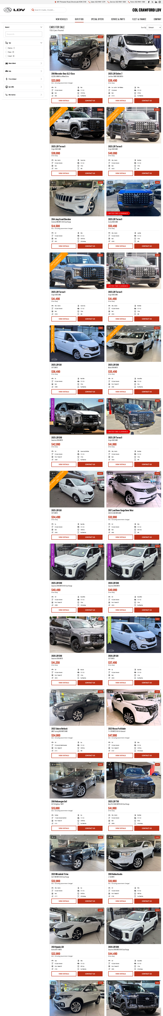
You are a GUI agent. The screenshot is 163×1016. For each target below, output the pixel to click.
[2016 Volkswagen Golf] (77, 780)
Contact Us (90, 101)
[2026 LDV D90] (133, 562)
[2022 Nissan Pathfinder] (133, 707)
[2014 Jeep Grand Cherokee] (77, 198)
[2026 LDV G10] (133, 634)
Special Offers (97, 19)
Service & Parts (118, 19)
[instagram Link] (159, 2)
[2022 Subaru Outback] (77, 707)
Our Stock (79, 19)
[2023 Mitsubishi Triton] (77, 853)
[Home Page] (14, 10)
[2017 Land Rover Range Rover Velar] (133, 489)
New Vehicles (61, 19)
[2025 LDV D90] (133, 343)
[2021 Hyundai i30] (77, 926)
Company (157, 19)
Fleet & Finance (139, 19)
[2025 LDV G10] (77, 343)
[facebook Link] (148, 2)
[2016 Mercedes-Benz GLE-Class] (77, 52)
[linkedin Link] (156, 2)
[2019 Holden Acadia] (133, 853)
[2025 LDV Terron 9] (77, 125)
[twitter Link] (152, 2)
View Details (64, 101)
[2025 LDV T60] (133, 780)
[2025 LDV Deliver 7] (133, 52)
